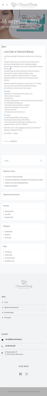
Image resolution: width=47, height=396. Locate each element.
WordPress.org (9, 261)
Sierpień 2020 (9, 217)
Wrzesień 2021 (9, 211)
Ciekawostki (8, 231)
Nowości (6, 141)
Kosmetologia (8, 312)
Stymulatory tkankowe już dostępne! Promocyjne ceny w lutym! (24, 180)
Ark (3, 27)
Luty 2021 (8, 214)
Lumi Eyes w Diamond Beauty (19, 51)
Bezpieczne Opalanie (11, 186)
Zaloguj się (8, 252)
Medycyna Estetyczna (11, 307)
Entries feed (8, 255)
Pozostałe (7, 318)
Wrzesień (15, 27)
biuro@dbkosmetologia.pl (13, 339)
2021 (8, 27)
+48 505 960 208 (10, 346)
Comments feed (10, 258)
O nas (6, 302)
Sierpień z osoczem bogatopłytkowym (16, 183)
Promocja (8, 238)
